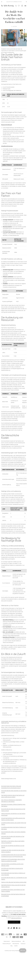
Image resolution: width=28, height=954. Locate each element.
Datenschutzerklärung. (16, 918)
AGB (23, 941)
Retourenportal (16, 943)
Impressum (23, 943)
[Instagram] (8, 928)
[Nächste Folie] (26, 1)
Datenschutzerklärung (16, 941)
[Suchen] (16, 5)
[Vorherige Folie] (1, 1)
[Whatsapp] (19, 928)
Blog (11, 945)
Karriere (16, 945)
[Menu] (25, 5)
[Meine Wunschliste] (18, 5)
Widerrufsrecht (7, 941)
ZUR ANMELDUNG (14, 922)
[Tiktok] (11, 928)
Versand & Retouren (7, 943)
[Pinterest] (17, 928)
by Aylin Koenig (11, 950)
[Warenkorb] (21, 5)
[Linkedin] (14, 928)
